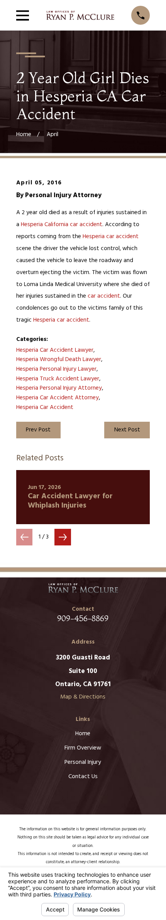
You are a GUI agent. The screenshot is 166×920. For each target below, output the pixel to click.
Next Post (127, 429)
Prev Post (38, 429)
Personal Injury (82, 762)
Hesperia (94, 236)
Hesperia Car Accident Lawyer (54, 350)
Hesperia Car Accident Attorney (57, 397)
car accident (86, 224)
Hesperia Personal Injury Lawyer (56, 369)
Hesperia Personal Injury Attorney (59, 388)
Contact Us (83, 776)
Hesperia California (44, 224)
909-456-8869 (82, 618)
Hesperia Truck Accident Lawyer (57, 378)
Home (82, 733)
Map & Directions (82, 697)
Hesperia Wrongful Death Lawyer (58, 359)
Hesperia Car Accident (44, 407)
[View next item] (62, 537)
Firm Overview (82, 748)
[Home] (80, 15)
